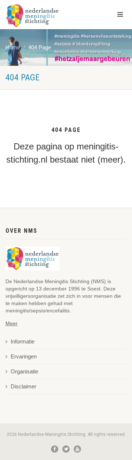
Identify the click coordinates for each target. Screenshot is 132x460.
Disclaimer (23, 386)
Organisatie (24, 372)
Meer (12, 323)
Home (13, 47)
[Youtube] (77, 449)
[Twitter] (66, 449)
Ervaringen (24, 357)
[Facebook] (54, 449)
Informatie (22, 342)
